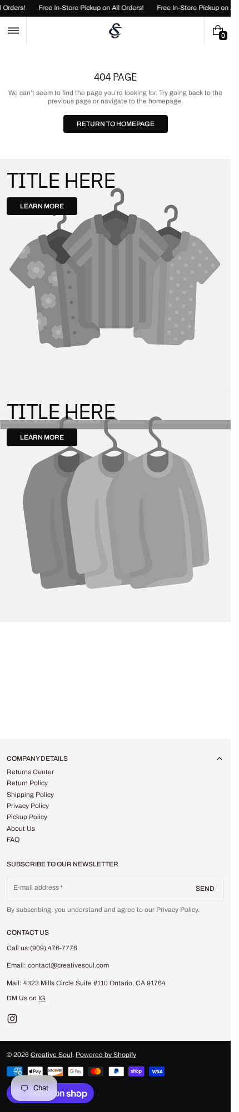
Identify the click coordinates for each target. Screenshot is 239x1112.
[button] (13, 30)
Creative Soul (51, 1055)
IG (42, 998)
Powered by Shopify (106, 1055)
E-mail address (36, 887)
